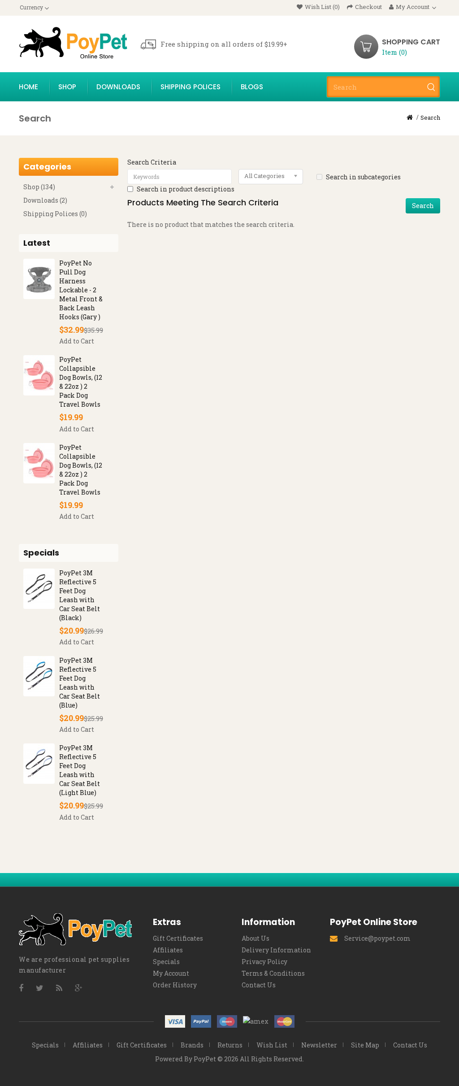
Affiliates (168, 950)
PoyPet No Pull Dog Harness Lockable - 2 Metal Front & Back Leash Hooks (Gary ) (81, 290)
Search (430, 117)
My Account (171, 973)
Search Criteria (151, 162)
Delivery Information (276, 950)
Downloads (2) (45, 200)
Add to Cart (76, 341)
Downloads (118, 86)
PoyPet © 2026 (216, 1059)
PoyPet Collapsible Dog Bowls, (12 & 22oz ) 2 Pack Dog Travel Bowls (80, 381)
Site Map (365, 1045)
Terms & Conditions (273, 973)
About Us (255, 938)
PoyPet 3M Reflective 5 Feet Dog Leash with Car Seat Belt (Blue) (79, 682)
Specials (166, 961)
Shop (67, 86)
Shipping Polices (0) (55, 213)
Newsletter (319, 1045)
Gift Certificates (178, 938)
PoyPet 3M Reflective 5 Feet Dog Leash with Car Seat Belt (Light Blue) (79, 770)
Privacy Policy (264, 961)
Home (28, 86)
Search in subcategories (363, 177)
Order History (175, 985)
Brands (192, 1045)
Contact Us (259, 985)
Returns (229, 1045)
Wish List (271, 1045)
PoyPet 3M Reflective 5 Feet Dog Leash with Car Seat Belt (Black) (79, 595)
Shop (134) (39, 186)
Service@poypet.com (377, 938)
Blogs (252, 86)
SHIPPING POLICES (190, 86)
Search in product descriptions (185, 189)
